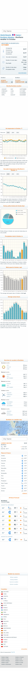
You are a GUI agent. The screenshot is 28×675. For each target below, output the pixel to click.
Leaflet (21, 435)
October (22, 91)
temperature (19, 81)
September (23, 89)
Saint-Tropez (4, 483)
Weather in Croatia (19, 662)
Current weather (6, 443)
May (12, 89)
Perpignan (3, 480)
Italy (4, 619)
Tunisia (5, 639)
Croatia (5, 596)
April (3, 94)
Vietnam (5, 646)
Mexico (5, 626)
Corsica (3, 465)
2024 (13, 132)
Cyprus (5, 600)
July (12, 93)
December (23, 94)
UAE (4, 644)
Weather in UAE (18, 659)
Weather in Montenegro (6, 664)
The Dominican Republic (10, 637)
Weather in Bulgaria (5, 660)
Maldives (6, 621)
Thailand (5, 635)
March (4, 93)
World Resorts (5, 35)
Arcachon (3, 458)
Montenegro (7, 628)
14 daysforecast (4, 81)
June (12, 91)
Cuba (4, 598)
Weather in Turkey (5, 659)
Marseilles (3, 468)
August (13, 94)
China (5, 594)
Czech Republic (7, 603)
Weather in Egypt (4, 657)
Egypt (5, 605)
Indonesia (6, 614)
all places (25, 493)
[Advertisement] (14, 14)
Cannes (3, 463)
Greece (5, 610)
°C (12, 652)
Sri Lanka (6, 632)
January (4, 89)
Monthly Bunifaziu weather (13, 86)
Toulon (3, 485)
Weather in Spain (4, 662)
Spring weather (14, 579)
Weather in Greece (19, 660)
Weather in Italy (18, 664)
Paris (2, 478)
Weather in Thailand (19, 657)
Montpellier (4, 473)
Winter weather (14, 577)
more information (22, 72)
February (4, 91)
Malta (5, 623)
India (4, 612)
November (23, 93)
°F (14, 652)
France (18, 35)
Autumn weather (14, 584)
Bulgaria (6, 591)
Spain (4, 630)
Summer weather (14, 582)
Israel (5, 616)
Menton (3, 470)
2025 (8, 132)
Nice (2, 475)
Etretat (3, 490)
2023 (17, 132)
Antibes (3, 455)
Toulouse (3, 488)
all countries (24, 649)
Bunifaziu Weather (7, 37)
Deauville (3, 460)
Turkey (5, 642)
